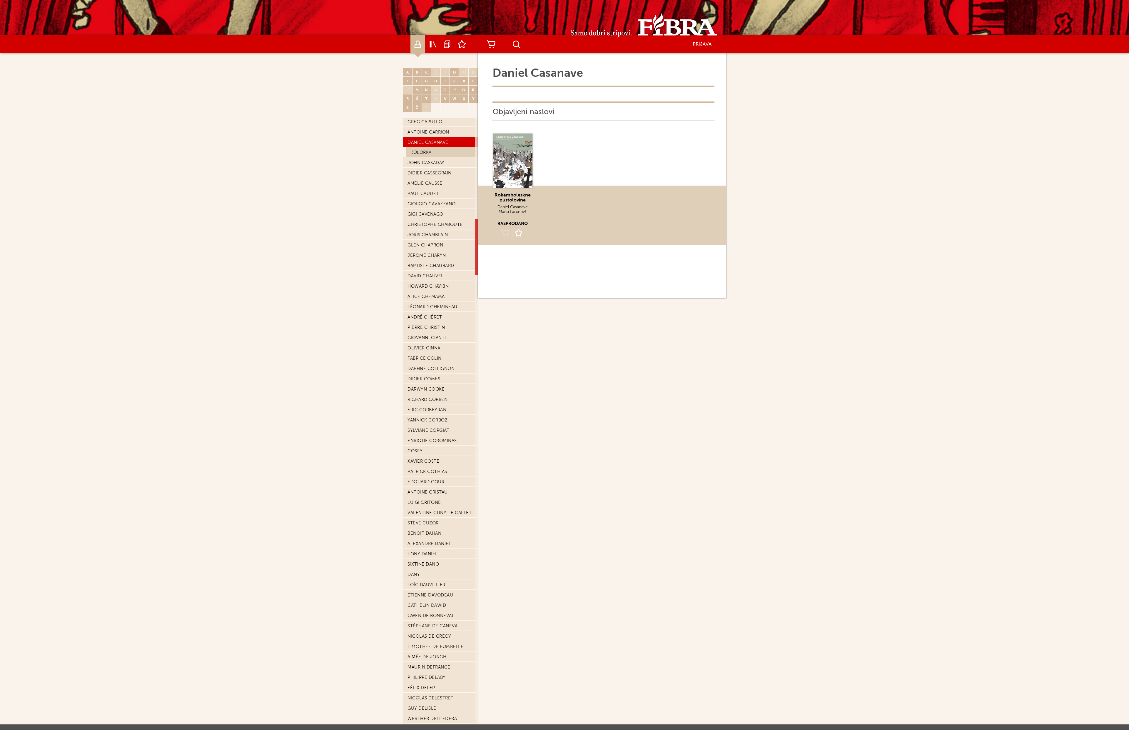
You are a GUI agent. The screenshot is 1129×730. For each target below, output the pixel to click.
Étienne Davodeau (430, 595)
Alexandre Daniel (429, 543)
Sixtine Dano (423, 564)
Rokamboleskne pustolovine (513, 197)
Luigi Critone (424, 502)
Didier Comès (423, 378)
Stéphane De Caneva (432, 626)
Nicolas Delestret (430, 698)
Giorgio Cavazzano (431, 203)
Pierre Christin (426, 327)
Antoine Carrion (428, 132)
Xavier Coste (423, 461)
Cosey (415, 451)
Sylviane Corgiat (428, 430)
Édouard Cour (425, 481)
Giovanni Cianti (426, 337)
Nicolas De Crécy (429, 636)
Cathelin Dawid (426, 605)
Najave (447, 44)
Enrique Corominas (432, 440)
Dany (413, 574)
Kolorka (421, 152)
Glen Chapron (425, 245)
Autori (417, 44)
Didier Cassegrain (429, 173)
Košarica (491, 44)
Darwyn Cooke (426, 389)
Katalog (432, 44)
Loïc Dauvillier (426, 584)
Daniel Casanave (427, 142)
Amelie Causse (424, 183)
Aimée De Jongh (426, 656)
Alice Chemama (426, 296)
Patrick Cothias (427, 471)
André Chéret (424, 317)
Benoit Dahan (424, 533)
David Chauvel (425, 276)
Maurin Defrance (428, 667)
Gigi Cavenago (425, 214)
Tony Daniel (422, 553)
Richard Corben (427, 399)
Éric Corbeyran (426, 409)
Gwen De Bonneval (430, 615)
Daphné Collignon (431, 368)
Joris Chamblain (427, 234)
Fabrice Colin (424, 358)
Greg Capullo (424, 121)
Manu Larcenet (513, 211)
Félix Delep (421, 687)
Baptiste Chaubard (430, 265)
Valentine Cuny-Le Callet (439, 512)
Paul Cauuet (423, 193)
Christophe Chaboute (435, 224)
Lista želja (462, 44)
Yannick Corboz (427, 420)
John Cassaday (426, 162)
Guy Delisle (421, 708)
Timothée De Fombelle (435, 646)
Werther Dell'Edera (432, 718)
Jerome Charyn (426, 255)
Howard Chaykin (428, 286)
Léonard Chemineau (432, 306)
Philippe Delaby (426, 677)
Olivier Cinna (423, 348)
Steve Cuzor (423, 523)
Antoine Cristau (427, 492)
